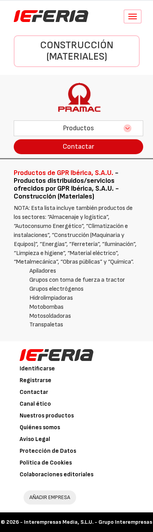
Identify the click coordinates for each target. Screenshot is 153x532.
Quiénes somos (40, 427)
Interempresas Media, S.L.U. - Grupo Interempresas (88, 522)
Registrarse (35, 380)
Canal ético (35, 404)
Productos (78, 128)
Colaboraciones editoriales (56, 474)
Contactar (78, 146)
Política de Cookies (46, 462)
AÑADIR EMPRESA (49, 497)
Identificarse (37, 368)
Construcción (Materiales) (76, 51)
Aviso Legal (35, 439)
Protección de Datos (48, 451)
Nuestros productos (47, 415)
